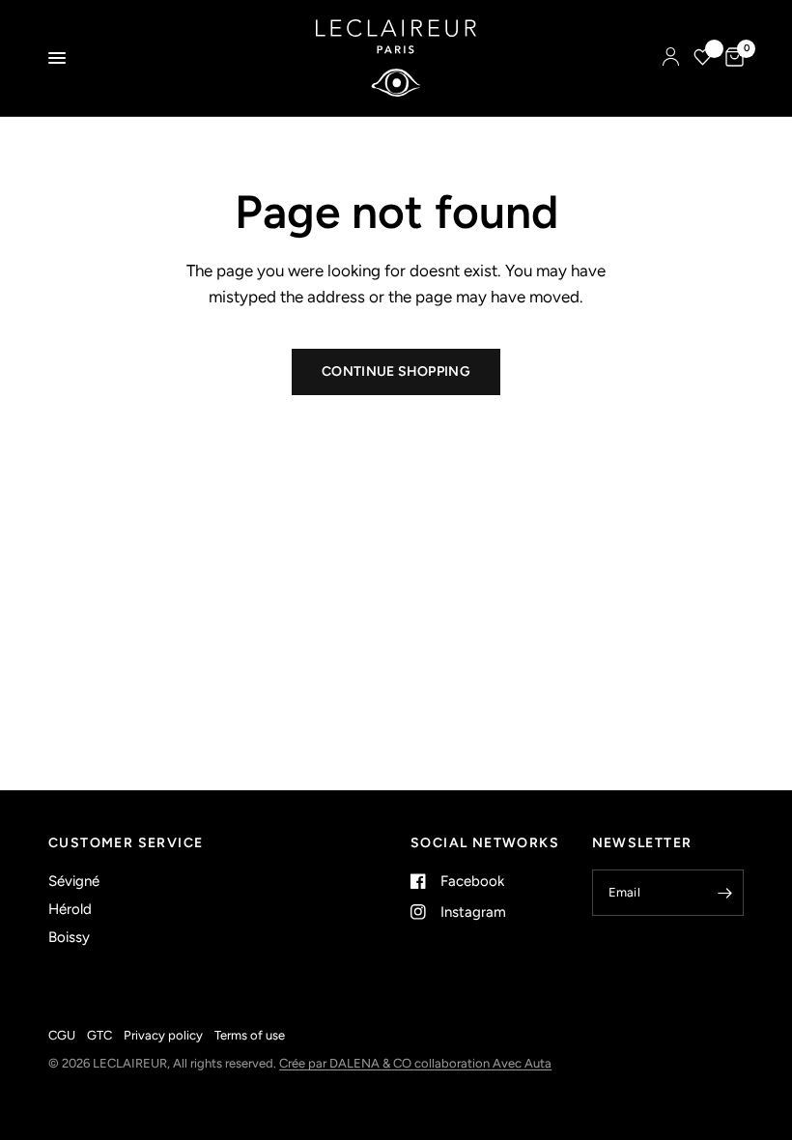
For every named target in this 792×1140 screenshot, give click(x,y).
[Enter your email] (724, 892)
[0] (731, 58)
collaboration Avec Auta (483, 1063)
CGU (61, 1035)
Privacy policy (163, 1035)
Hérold (70, 909)
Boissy (69, 937)
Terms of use (249, 1035)
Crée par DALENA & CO (346, 1063)
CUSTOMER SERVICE (125, 843)
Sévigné (73, 881)
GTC (99, 1035)
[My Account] (671, 58)
